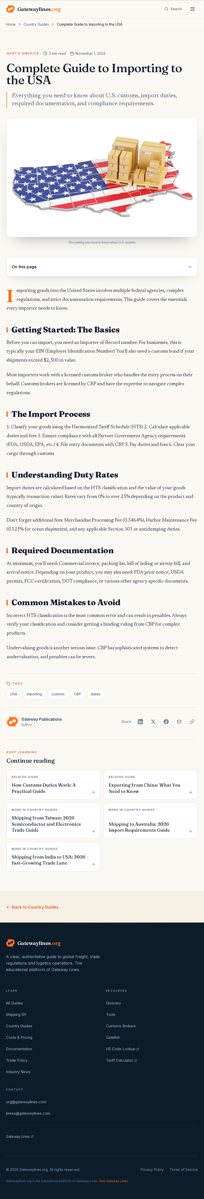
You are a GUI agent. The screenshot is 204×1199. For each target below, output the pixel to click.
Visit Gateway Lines (113, 1181)
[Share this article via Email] (179, 721)
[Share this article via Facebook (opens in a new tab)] (166, 721)
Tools (110, 1014)
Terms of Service (184, 1169)
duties (96, 694)
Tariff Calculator (119, 1060)
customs (58, 694)
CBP (77, 694)
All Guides (14, 1003)
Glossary (113, 1003)
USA (13, 694)
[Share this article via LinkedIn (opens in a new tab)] (140, 721)
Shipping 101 (16, 1014)
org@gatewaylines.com (26, 1101)
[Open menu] (192, 8)
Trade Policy (16, 1060)
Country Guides (36, 24)
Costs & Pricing (19, 1037)
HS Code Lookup (120, 1048)
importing (34, 694)
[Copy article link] (192, 721)
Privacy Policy (152, 1169)
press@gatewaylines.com (28, 1113)
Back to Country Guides (35, 907)
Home (11, 24)
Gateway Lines (18, 1136)
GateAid (112, 1037)
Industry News (18, 1071)
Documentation (19, 1048)
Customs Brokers (121, 1026)
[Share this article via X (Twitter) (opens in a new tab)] (153, 721)
